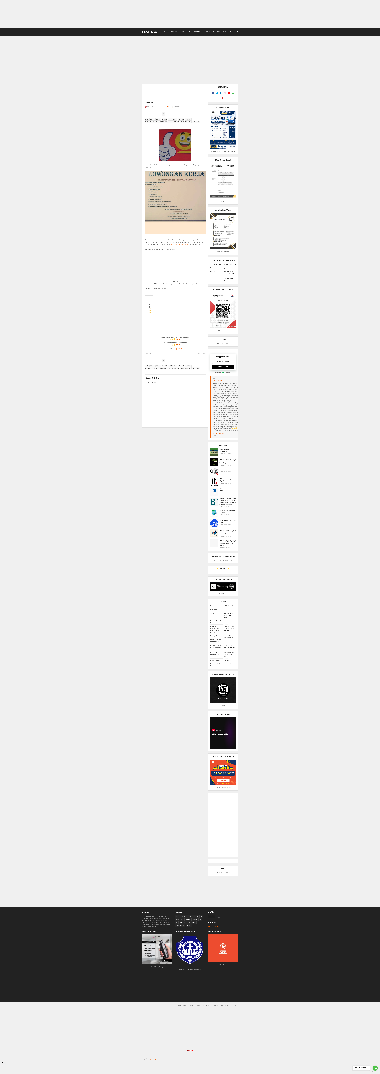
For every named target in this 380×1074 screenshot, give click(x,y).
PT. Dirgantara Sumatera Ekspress (227, 511)
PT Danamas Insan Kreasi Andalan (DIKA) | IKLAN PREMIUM (216, 647)
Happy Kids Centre (229, 664)
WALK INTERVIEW (185, 922)
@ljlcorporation (218, 380)
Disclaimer (215, 1005)
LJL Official (149, 31)
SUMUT (195, 919)
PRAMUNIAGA (163, 121)
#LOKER (164, 119)
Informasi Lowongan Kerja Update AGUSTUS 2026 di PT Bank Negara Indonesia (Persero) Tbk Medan (227, 501)
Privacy (198, 1005)
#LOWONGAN (172, 119)
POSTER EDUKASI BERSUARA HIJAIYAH (229, 272)
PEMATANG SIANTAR (151, 121)
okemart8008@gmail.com (179, 244)
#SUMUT (188, 119)
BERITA (189, 925)
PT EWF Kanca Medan (230, 606)
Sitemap (227, 1005)
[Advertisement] (190, 14)
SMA (193, 121)
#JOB (146, 119)
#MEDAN (181, 119)
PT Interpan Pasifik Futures (215, 665)
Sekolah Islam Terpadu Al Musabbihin (214, 607)
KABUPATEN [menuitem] (208, 32)
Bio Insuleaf (213, 268)
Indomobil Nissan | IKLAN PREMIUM (229, 637)
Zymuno (226, 268)
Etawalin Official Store (230, 264)
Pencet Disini (223, 366)
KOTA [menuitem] (231, 32)
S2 (176, 922)
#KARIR (152, 119)
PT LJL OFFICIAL (178, 349)
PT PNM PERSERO (228, 660)
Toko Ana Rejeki (228, 621)
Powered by (218, 372)
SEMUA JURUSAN (174, 121)
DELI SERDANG (180, 925)
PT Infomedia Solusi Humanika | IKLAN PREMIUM (229, 628)
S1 (201, 916)
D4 (200, 919)
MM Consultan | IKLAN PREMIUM (214, 654)
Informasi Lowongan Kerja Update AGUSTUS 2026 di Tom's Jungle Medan (227, 461)
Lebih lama (201, 353)
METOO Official (214, 277)
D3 (182, 919)
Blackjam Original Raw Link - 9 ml (216, 622)
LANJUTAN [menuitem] (220, 32)
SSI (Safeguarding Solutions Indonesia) (229, 646)
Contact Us (206, 1005)
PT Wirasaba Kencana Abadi (226, 489)
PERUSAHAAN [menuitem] (185, 32)
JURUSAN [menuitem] (197, 32)
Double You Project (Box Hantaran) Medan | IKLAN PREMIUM (215, 629)
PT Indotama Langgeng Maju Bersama (226, 480)
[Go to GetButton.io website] (375, 1072)
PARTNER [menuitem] (172, 32)
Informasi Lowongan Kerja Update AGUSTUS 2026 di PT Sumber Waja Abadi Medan (227, 542)
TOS (221, 1005)
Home (179, 1005)
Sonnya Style (213, 613)
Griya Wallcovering (215, 264)
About (185, 1005)
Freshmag (213, 271)
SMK (198, 121)
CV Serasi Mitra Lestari (226, 469)
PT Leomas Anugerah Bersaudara (225, 450)
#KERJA (158, 119)
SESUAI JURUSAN (185, 121)
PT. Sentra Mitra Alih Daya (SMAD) (227, 521)
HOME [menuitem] (163, 32)
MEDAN (188, 919)
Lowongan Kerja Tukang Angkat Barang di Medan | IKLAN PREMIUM (215, 638)
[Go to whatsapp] (375, 1068)
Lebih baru (149, 353)
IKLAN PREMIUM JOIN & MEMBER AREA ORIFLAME (229, 654)
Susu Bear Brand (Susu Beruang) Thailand (228, 615)
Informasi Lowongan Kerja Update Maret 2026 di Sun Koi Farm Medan (227, 532)
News (191, 1005)
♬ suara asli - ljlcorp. (220, 433)
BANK (193, 922)
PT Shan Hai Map (215, 660)
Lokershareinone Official (163, 107)
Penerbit (235, 1005)
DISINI (178, 339)
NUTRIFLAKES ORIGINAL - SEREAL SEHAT (229, 279)
